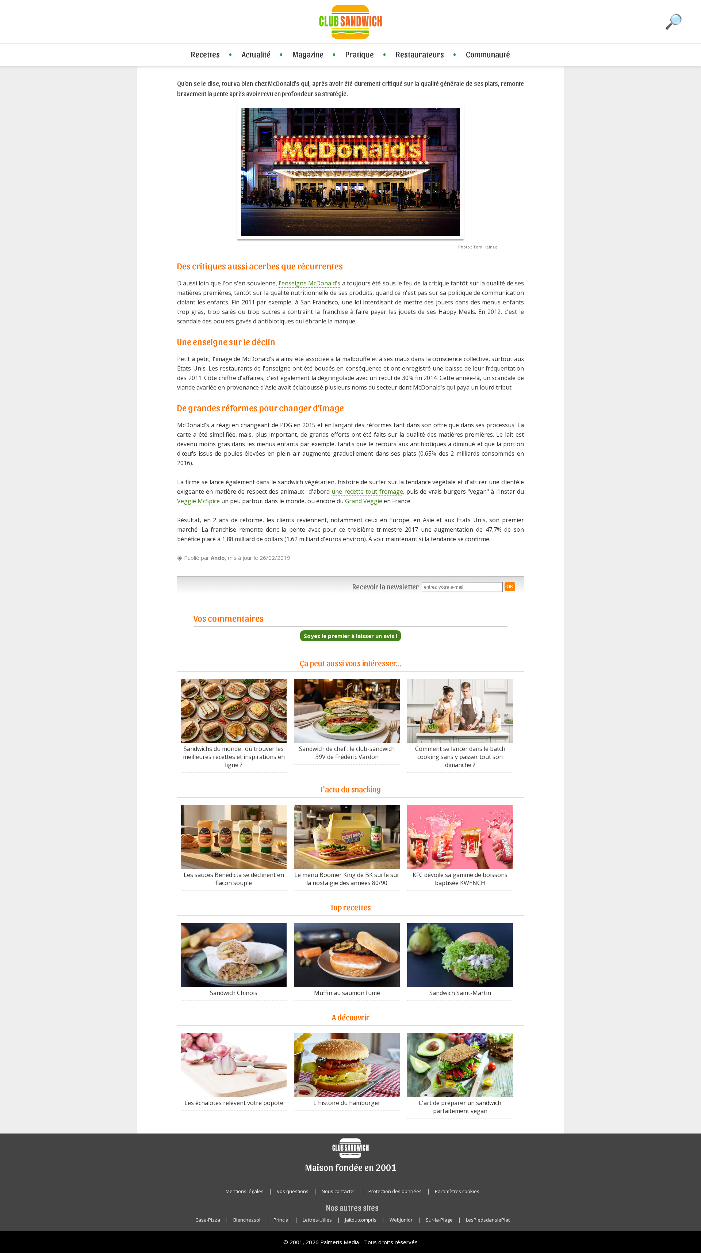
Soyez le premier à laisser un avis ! (350, 635)
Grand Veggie (363, 501)
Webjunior (401, 1219)
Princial (281, 1219)
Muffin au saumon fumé (347, 993)
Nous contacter (338, 1191)
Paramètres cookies (457, 1191)
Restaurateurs (420, 54)
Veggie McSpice (198, 501)
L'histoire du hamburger (346, 1103)
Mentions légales (245, 1191)
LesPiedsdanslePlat (488, 1219)
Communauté (488, 54)
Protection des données (395, 1191)
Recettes (205, 54)
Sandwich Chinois (233, 993)
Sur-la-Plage (439, 1219)
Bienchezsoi (246, 1219)
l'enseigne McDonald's (309, 283)
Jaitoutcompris (360, 1219)
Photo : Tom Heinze (477, 247)
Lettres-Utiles (317, 1219)
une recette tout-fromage (367, 491)
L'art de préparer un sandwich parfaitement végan (460, 1107)
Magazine (307, 54)
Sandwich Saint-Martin (460, 993)
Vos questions (293, 1191)
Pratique (359, 54)
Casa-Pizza (207, 1219)
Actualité (256, 54)
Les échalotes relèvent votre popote (233, 1103)
